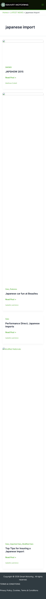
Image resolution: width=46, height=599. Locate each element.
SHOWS (8, 67)
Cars (7, 289)
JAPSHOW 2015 (14, 71)
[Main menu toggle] (42, 4)
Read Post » (10, 77)
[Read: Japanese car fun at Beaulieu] (23, 188)
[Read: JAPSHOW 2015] (23, 51)
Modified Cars (27, 544)
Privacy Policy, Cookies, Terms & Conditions (19, 590)
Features (13, 289)
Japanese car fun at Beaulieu (21, 293)
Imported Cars (15, 544)
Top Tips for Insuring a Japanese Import (18, 550)
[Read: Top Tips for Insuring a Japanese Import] (23, 443)
